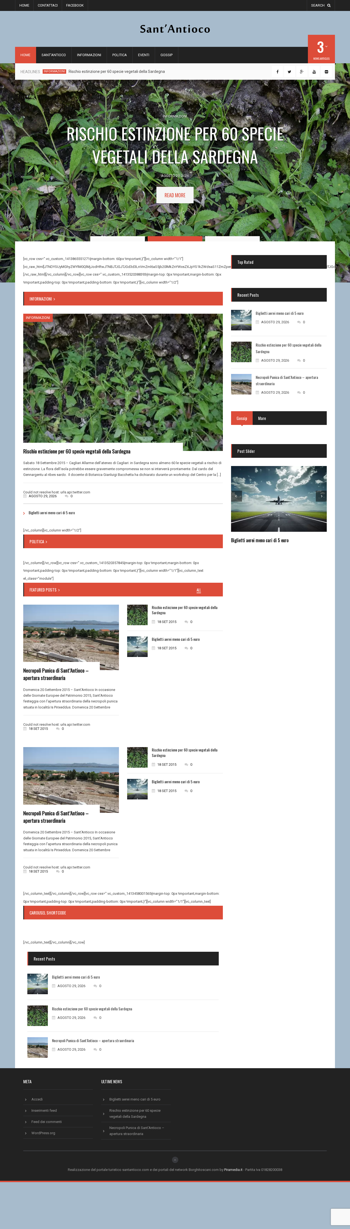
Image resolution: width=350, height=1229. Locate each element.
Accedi (37, 1099)
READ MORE (175, 195)
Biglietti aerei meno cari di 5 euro (52, 512)
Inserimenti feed (44, 1110)
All (199, 590)
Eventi (143, 55)
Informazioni (89, 55)
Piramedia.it (233, 1170)
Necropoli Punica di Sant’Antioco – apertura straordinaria (56, 673)
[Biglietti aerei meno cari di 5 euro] (137, 646)
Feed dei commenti (46, 1122)
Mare (262, 418)
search (318, 5)
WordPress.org (43, 1133)
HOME (25, 55)
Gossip (167, 55)
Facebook (75, 5)
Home (24, 5)
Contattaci (48, 5)
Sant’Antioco (54, 55)
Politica (119, 55)
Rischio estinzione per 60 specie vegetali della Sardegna (117, 71)
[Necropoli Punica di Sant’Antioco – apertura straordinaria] (71, 637)
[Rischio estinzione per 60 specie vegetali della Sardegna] (123, 382)
